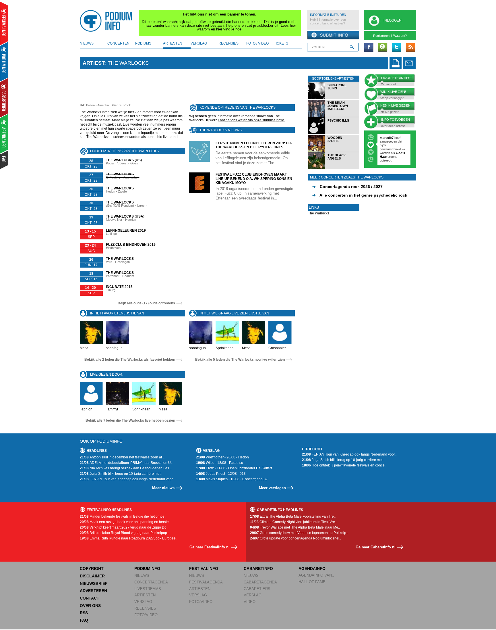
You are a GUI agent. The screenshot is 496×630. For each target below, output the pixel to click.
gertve (384, 137)
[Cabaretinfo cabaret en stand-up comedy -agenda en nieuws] (4, 97)
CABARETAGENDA (260, 582)
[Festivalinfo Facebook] (369, 48)
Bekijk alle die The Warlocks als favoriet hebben (129, 359)
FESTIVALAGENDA (206, 582)
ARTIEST (93, 63)
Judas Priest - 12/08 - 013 (221, 473)
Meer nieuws (163, 488)
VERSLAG (143, 602)
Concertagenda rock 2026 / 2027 (347, 186)
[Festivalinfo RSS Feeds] (410, 48)
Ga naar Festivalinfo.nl (209, 547)
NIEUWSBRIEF (94, 583)
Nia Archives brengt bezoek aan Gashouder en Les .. (126, 468)
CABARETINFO (258, 568)
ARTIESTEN (145, 595)
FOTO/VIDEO (146, 615)
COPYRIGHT (92, 568)
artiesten (172, 43)
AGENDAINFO (312, 568)
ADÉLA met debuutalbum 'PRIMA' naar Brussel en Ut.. (126, 462)
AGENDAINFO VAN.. (316, 575)
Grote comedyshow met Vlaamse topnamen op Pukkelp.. (299, 533)
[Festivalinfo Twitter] (396, 48)
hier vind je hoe (228, 29)
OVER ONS (90, 605)
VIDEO (249, 602)
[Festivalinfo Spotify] (383, 48)
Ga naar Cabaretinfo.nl (376, 547)
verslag (199, 43)
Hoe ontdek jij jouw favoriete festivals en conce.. (344, 465)
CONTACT (89, 598)
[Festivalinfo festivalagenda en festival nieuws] (4, 23)
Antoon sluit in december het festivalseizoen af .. (122, 457)
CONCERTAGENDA (151, 582)
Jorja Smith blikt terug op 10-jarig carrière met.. (121, 473)
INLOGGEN (392, 20)
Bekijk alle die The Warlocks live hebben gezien (130, 420)
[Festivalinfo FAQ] (4, 160)
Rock (127, 105)
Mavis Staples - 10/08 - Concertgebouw (231, 479)
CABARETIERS (257, 589)
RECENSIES (145, 608)
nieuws (87, 43)
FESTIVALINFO (203, 568)
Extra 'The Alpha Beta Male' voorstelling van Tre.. (293, 516)
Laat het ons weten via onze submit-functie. (251, 120)
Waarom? (400, 35)
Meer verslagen (272, 488)
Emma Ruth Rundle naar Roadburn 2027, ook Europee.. (128, 538)
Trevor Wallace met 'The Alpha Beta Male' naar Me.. (295, 527)
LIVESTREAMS (147, 589)
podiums (143, 43)
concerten (118, 43)
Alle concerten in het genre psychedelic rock (359, 195)
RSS (84, 612)
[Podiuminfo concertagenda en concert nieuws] (4, 61)
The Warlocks (318, 213)
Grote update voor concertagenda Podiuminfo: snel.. (295, 538)
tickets (281, 43)
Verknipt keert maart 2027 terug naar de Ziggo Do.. (124, 527)
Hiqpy (385, 145)
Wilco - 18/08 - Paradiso (219, 462)
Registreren (381, 35)
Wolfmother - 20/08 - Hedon (222, 457)
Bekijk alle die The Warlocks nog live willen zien (240, 359)
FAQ (84, 620)
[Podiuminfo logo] (107, 21)
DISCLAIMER (92, 576)
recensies (228, 43)
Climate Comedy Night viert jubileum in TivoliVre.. (293, 522)
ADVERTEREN (93, 590)
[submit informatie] (333, 35)
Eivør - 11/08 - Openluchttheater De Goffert (234, 468)
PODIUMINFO (147, 568)
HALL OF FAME (312, 582)
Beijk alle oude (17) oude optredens (146, 303)
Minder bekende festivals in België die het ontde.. (123, 516)
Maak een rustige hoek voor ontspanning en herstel (125, 522)
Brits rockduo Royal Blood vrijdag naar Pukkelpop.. (124, 533)
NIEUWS (141, 575)
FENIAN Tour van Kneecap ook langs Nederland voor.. (127, 479)
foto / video (257, 43)
